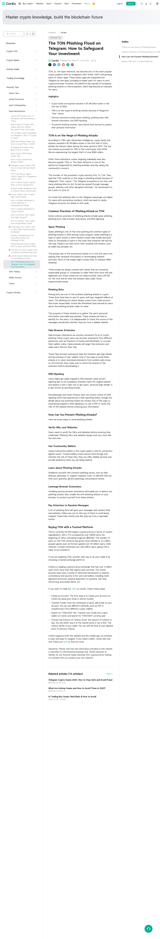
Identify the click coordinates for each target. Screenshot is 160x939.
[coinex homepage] (9, 3)
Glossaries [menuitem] (10, 43)
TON (74, 589)
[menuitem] (21, 118)
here (65, 642)
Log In (119, 4)
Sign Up (131, 3)
